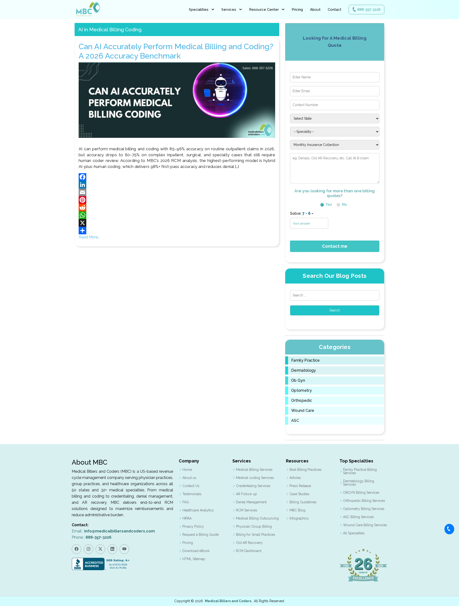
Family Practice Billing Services (360, 471)
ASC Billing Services (358, 517)
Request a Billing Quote (200, 534)
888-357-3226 (369, 9)
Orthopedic (301, 400)
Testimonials (192, 494)
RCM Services (246, 510)
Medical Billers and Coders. (228, 601)
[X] (177, 223)
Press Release (300, 486)
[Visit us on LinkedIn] (112, 549)
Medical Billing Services (254, 469)
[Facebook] (177, 177)
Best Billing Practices (306, 469)
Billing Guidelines (303, 502)
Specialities (198, 9)
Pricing (297, 9)
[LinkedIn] (177, 184)
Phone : (91, 537)
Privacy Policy (193, 526)
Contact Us (190, 486)
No (344, 204)
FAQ (185, 502)
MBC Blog (297, 510)
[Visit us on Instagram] (88, 549)
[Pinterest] (177, 200)
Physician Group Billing (254, 526)
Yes (328, 204)
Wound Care (302, 410)
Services (228, 9)
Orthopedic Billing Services (364, 500)
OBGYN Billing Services (361, 492)
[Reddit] (177, 207)
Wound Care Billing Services (365, 525)
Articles (295, 477)
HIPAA (186, 518)
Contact (334, 9)
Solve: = (301, 213)
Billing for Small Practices (255, 534)
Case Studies (299, 494)
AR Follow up (246, 494)
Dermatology (303, 370)
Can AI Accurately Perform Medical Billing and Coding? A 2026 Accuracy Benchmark (176, 51)
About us (189, 477)
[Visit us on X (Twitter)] (100, 549)
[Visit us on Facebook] (76, 549)
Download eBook (195, 550)
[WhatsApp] (177, 215)
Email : (113, 531)
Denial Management (251, 502)
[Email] (177, 192)
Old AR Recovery (249, 542)
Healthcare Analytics (198, 510)
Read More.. (89, 237)
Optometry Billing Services (363, 508)
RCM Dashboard (248, 550)
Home (187, 469)
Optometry (301, 390)
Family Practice (305, 360)
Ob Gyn (298, 380)
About (315, 9)
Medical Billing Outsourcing (257, 518)
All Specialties (354, 533)
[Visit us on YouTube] (124, 549)
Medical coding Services (255, 477)
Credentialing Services (253, 486)
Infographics (299, 518)
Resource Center (264, 9)
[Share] (177, 230)
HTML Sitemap (193, 559)
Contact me (334, 246)
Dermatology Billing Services (358, 482)
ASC (295, 420)
